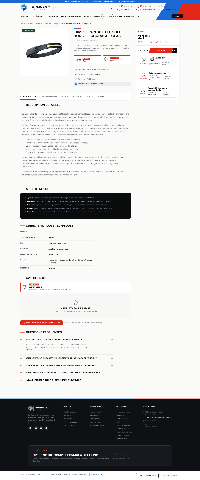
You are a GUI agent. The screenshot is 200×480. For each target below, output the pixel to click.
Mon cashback (95, 419)
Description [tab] (28, 96)
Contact (177, 16)
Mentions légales (122, 435)
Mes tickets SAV (96, 415)
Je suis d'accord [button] (169, 476)
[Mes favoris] (138, 8)
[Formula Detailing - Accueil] (38, 408)
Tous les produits (70, 412)
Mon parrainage (96, 422)
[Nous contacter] (158, 418)
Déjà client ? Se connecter (121, 459)
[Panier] (119, 8)
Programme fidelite (97, 425)
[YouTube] (41, 428)
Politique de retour (123, 425)
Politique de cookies (96, 474)
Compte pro (120, 415)
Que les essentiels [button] (147, 476)
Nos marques (68, 415)
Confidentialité (121, 439)
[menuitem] (24, 16)
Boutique (31, 24)
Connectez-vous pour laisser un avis (43, 323)
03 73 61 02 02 (150, 421)
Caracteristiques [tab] (72, 96)
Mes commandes (96, 412)
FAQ (117, 422)
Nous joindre (149, 406)
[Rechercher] (111, 8)
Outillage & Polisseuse (43, 24)
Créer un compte (121, 454)
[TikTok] (46, 428)
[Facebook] (30, 428)
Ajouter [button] (161, 50)
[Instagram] (36, 428)
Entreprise (121, 406)
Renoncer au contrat (123, 429)
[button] (174, 50)
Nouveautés (68, 419)
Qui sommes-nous (123, 412)
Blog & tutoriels (122, 419)
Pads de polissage (70, 422)
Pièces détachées (70, 425)
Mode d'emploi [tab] (48, 96)
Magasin (67, 406)
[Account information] (161, 8)
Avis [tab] (89, 96)
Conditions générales (124, 432)
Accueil (22, 24)
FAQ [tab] (100, 96)
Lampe (56, 24)
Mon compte (95, 406)
